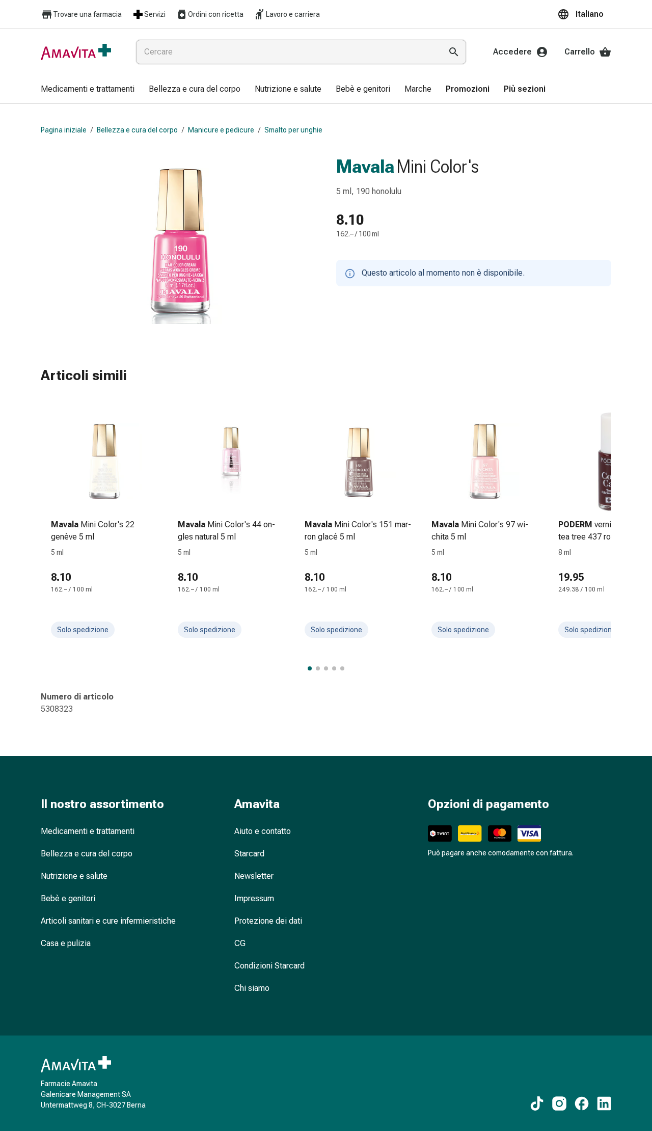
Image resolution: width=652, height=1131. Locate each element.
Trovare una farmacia (87, 14)
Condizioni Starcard (269, 966)
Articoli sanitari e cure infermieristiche (108, 921)
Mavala (365, 166)
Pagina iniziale (64, 130)
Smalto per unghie (293, 130)
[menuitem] (87, 89)
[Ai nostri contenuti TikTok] (537, 1103)
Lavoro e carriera (293, 14)
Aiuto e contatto (262, 831)
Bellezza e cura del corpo (137, 130)
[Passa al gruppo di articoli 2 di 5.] (318, 668)
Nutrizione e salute (74, 876)
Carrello (579, 52)
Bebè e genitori (68, 898)
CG (240, 943)
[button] (584, 14)
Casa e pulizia (66, 943)
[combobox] (287, 52)
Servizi (155, 14)
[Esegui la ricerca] (454, 52)
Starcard (249, 853)
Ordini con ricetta (215, 14)
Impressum (254, 898)
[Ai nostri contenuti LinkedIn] (604, 1103)
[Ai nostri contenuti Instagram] (559, 1103)
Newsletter (254, 876)
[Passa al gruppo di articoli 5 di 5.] (342, 668)
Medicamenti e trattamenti (87, 831)
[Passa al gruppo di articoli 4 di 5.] (334, 668)
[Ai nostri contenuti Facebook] (582, 1103)
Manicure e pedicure (221, 130)
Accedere (512, 52)
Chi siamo (251, 988)
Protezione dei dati (268, 921)
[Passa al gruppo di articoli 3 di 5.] (326, 668)
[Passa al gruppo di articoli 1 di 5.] (310, 668)
